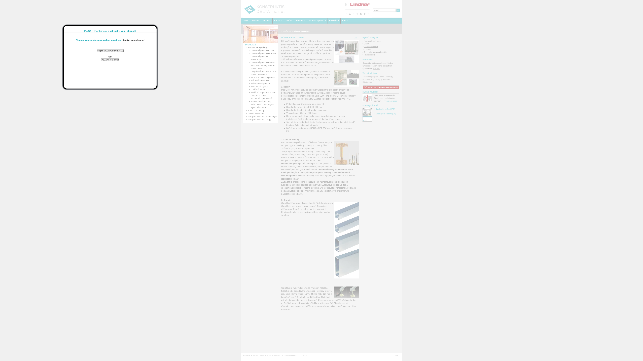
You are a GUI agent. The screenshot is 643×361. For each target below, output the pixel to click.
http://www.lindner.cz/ (133, 40)
